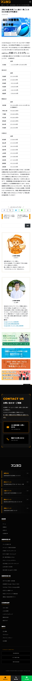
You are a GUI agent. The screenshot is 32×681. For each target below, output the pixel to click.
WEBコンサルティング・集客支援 (10, 593)
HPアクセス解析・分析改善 (9, 581)
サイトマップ (5, 634)
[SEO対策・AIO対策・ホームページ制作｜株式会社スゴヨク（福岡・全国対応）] (5, 2)
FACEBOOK (16, 653)
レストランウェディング (8, 614)
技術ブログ (5, 620)
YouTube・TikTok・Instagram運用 (11, 587)
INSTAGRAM (16, 661)
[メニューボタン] (30, 2)
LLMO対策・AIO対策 (7, 566)
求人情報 (5, 631)
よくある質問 (5, 611)
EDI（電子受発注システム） (9, 557)
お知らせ (5, 530)
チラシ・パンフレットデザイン (9, 560)
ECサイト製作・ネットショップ (9, 554)
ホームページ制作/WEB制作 (9, 547)
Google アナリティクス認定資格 (11, 321)
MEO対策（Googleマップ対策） (10, 570)
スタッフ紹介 (5, 607)
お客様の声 (5, 533)
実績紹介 (5, 527)
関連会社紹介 (6, 617)
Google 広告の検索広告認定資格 (11, 323)
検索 (28, 225)
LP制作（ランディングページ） (9, 550)
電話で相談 (16, 678)
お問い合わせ (5, 678)
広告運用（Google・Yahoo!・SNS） (11, 584)
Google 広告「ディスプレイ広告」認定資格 (13, 325)
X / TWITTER (16, 657)
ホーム (4, 524)
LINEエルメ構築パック (8, 590)
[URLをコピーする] (27, 210)
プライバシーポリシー (7, 637)
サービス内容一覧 (7, 544)
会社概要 (5, 641)
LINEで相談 (27, 678)
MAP (27, 473)
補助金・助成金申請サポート (9, 597)
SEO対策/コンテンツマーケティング (11, 563)
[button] (4, 210)
